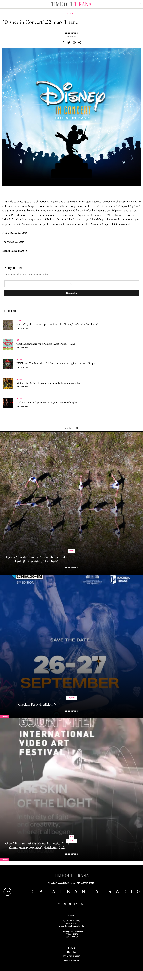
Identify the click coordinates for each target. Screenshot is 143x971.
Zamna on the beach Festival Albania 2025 (37, 848)
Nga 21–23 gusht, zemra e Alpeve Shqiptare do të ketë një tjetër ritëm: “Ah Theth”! (57, 324)
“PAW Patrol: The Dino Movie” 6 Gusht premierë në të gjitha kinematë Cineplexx (57, 363)
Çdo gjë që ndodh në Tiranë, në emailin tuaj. (27, 274)
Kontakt (71, 948)
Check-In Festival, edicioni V (37, 705)
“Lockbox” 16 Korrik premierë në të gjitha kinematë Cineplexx (47, 402)
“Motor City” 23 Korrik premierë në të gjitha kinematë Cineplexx (48, 383)
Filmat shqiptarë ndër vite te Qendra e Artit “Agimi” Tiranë (45, 344)
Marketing (71, 952)
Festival (71, 14)
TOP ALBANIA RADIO (71, 956)
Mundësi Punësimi (71, 960)
